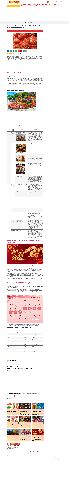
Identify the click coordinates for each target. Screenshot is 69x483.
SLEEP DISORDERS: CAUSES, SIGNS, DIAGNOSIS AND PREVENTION (23, 438)
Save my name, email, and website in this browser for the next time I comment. (22, 393)
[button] (13, 6)
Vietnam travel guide (14, 31)
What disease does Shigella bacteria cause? (25, 425)
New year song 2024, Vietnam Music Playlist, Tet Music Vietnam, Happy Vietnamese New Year (37, 439)
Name (8, 382)
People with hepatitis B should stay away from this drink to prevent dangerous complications (37, 413)
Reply (11, 363)
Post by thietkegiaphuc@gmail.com (13, 29)
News (12, 22)
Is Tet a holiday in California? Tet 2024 (11, 438)
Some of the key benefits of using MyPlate (12, 412)
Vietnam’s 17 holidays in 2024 (37, 425)
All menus (8, 22)
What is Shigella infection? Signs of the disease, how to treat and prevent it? (12, 425)
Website (8, 389)
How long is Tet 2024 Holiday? (18, 283)
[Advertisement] (34, 14)
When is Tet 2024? (14, 73)
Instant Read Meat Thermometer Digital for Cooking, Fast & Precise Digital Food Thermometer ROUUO (25, 413)
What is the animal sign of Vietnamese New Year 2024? (24, 241)
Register (57, 1)
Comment (9, 370)
